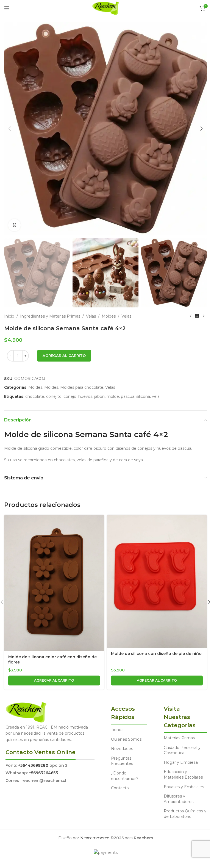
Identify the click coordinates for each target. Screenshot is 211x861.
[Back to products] (197, 316)
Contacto (120, 787)
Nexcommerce (94, 837)
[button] (9, 128)
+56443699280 (33, 765)
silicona (143, 396)
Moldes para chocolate (81, 387)
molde (113, 396)
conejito (54, 396)
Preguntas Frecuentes (122, 761)
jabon (99, 396)
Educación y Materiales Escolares (183, 774)
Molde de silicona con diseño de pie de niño (156, 653)
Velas (91, 316)
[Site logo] (105, 7)
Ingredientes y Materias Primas (50, 316)
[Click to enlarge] (14, 225)
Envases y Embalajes (184, 786)
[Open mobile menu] (6, 8)
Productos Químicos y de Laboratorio (185, 814)
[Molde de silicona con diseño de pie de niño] (157, 581)
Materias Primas (179, 737)
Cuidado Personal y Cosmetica (182, 750)
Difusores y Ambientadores (178, 799)
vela (156, 396)
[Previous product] (190, 316)
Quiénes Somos (126, 739)
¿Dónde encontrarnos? (124, 776)
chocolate (34, 396)
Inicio (9, 316)
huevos (85, 396)
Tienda (117, 729)
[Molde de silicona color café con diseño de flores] (54, 583)
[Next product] (203, 316)
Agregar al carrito (64, 355)
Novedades (122, 748)
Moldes (109, 316)
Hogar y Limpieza (181, 762)
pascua (127, 396)
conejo (69, 396)
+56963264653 (43, 772)
